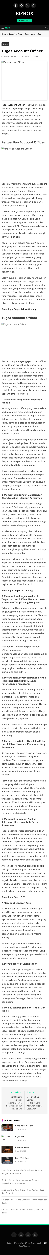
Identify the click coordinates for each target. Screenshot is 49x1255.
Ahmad (6, 56)
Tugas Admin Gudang (25, 309)
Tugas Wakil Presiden (24, 1126)
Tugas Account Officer (13, 104)
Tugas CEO (20, 897)
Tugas (5, 44)
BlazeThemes (24, 1246)
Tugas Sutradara (22, 1147)
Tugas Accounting (23, 590)
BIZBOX (24, 13)
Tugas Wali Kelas (22, 1158)
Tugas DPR (19, 1136)
